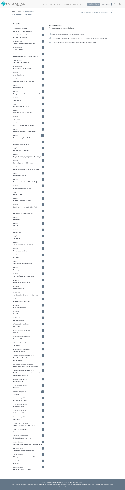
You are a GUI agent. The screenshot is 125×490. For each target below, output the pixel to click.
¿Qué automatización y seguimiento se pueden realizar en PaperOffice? (74, 42)
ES (114, 4)
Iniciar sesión (106, 4)
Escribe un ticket (94, 4)
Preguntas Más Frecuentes (74, 4)
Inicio (13, 12)
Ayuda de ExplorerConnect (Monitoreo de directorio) (68, 34)
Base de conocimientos (51, 4)
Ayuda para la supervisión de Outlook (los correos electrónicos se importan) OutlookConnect (80, 38)
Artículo (19, 12)
